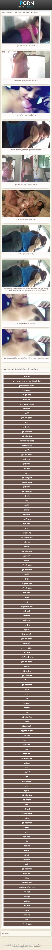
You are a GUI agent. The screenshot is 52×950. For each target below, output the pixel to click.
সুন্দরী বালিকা (26, 427)
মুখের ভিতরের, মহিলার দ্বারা (27, 887)
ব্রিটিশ (27, 597)
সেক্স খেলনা (27, 892)
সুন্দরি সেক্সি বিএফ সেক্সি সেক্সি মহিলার (26, 46)
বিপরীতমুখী (27, 896)
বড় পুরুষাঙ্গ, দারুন (27, 583)
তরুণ (26, 804)
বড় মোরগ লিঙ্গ (27, 533)
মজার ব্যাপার (26, 740)
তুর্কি (27, 699)
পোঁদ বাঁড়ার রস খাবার (27, 537)
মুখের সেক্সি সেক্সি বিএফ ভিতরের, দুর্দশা (26, 219)
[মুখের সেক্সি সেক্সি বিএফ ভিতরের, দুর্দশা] (26, 203)
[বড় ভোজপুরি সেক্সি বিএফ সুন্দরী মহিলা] (26, 307)
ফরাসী (26, 864)
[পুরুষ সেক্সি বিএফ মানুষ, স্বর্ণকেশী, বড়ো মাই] (26, 168)
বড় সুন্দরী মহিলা (27, 395)
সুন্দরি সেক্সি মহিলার (27, 432)
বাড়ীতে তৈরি (26, 399)
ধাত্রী (26, 602)
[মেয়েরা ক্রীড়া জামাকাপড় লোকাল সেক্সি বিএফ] (26, 64)
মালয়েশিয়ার (27, 846)
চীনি (27, 777)
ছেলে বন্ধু (26, 510)
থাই (27, 712)
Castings (26, 827)
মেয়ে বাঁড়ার (27, 468)
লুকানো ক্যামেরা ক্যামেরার (27, 404)
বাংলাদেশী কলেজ (26, 519)
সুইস (27, 841)
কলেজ (26, 528)
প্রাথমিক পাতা (37, 947)
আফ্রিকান (27, 542)
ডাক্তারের (27, 666)
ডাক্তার (27, 910)
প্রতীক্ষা (27, 689)
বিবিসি (26, 768)
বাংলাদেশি (26, 708)
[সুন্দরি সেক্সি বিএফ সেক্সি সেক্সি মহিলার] (26, 29)
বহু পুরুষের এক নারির (27, 606)
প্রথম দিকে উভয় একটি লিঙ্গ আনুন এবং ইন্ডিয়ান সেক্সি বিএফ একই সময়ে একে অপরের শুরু (26, 358)
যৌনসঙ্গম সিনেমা (30, 7)
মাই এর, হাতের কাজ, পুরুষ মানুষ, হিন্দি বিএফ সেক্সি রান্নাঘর (26, 150)
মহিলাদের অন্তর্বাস (27, 445)
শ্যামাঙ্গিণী (26, 413)
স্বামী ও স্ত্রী (21, 7)
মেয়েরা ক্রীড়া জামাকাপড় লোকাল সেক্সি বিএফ (26, 80)
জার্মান (26, 422)
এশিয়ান (27, 722)
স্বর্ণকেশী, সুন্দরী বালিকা (26, 657)
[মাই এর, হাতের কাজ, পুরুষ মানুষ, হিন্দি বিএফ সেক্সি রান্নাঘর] (26, 134)
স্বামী (26, 919)
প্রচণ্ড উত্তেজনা (27, 478)
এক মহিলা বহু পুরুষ (27, 758)
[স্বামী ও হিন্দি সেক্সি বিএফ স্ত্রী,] (26, 238)
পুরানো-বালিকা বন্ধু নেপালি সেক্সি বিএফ (26, 115)
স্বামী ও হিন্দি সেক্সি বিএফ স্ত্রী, (26, 254)
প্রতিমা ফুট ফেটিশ (27, 726)
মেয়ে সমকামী (26, 409)
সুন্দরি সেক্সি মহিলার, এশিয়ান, (26, 386)
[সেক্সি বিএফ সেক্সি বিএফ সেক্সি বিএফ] (26, 3)
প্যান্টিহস (26, 630)
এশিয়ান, (27, 878)
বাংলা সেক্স (27, 376)
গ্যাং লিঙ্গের (27, 735)
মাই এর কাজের (27, 671)
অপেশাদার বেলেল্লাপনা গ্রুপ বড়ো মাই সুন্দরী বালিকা (27, 381)
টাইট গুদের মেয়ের (27, 883)
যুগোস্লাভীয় (26, 860)
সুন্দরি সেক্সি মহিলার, (27, 418)
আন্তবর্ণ (26, 473)
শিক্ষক (26, 680)
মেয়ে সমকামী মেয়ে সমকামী (27, 441)
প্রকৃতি (27, 579)
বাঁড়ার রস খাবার (26, 390)
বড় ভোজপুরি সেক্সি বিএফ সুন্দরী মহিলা (26, 323)
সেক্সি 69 (26, 855)
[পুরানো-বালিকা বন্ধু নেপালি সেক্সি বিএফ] (26, 99)
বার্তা (27, 501)
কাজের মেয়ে (27, 915)
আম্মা (26, 749)
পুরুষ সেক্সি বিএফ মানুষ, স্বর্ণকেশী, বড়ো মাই (26, 184)
